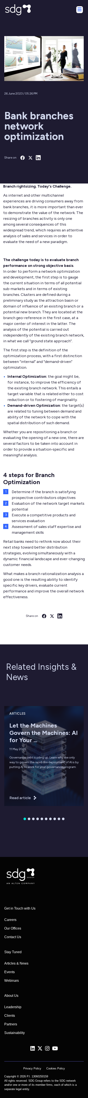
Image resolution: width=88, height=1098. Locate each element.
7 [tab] (50, 819)
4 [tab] (37, 819)
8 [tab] (54, 819)
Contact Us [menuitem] (12, 937)
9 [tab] (59, 819)
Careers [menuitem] (10, 920)
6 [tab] (46, 819)
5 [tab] (42, 819)
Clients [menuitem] (9, 1015)
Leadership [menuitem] (12, 1007)
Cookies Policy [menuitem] (55, 1068)
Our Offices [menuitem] (12, 928)
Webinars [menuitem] (11, 980)
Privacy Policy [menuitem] (32, 1068)
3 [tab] (33, 819)
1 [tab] (24, 819)
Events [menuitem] (9, 972)
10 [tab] (63, 819)
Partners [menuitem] (10, 1024)
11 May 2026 (17, 749)
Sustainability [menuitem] (14, 1033)
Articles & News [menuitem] (16, 963)
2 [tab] (29, 819)
